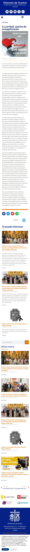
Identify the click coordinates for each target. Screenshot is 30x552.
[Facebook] (7, 11)
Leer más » (4, 267)
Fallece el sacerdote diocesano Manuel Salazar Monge (14, 324)
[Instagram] (19, 11)
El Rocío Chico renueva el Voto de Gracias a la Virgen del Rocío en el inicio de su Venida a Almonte (14, 247)
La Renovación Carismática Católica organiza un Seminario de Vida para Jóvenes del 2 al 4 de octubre (15, 474)
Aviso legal (6, 533)
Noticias (5, 22)
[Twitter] (11, 11)
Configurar (13, 549)
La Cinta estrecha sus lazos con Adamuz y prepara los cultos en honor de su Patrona (14, 395)
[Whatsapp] (23, 11)
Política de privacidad (16, 533)
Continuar (5, 549)
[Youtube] (15, 11)
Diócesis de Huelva (15, 2)
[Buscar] (27, 342)
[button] (2, 17)
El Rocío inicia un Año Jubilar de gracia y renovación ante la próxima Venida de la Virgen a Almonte (14, 288)
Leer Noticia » (4, 374)
